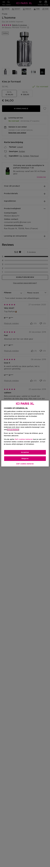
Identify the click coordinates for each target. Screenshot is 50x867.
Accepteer (25, 452)
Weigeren (25, 458)
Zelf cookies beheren (25, 464)
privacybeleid (13, 429)
